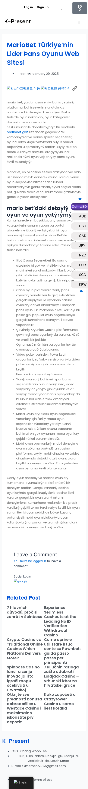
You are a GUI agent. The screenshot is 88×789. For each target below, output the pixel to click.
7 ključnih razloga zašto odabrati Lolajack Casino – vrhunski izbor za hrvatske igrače (61, 676)
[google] (20, 581)
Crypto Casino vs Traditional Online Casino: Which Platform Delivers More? (25, 648)
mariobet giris (17, 132)
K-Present (17, 21)
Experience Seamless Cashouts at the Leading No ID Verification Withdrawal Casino (60, 621)
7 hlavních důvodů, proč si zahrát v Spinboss (24, 612)
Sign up (42, 7)
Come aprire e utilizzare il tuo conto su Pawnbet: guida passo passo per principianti (62, 651)
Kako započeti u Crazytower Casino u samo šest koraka (60, 701)
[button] (79, 22)
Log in (28, 7)
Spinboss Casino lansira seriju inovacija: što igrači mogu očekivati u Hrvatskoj (23, 678)
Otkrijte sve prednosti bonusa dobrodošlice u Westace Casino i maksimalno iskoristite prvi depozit (24, 708)
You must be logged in (30, 561)
